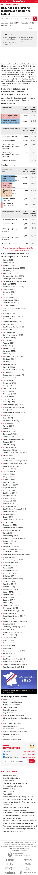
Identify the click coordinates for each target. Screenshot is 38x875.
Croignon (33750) (9, 389)
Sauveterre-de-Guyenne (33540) (14, 308)
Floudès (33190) (6, 25)
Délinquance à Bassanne (12, 723)
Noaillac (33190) (8, 415)
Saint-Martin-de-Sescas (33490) (14, 413)
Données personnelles (8, 846)
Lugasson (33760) (9, 488)
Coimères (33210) (9, 338)
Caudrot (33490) (9, 332)
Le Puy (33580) (8, 455)
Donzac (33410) (8, 640)
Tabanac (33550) (9, 343)
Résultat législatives (12, 5)
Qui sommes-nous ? (8, 842)
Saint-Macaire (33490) (11, 303)
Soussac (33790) (9, 600)
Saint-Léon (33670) (10, 512)
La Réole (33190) (9, 265)
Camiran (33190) (9, 445)
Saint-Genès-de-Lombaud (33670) (15, 453)
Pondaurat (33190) (9, 431)
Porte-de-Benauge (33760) (12, 405)
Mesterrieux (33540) (10, 563)
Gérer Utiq (33, 846)
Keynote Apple (8, 791)
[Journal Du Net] (10, 864)
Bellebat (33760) (9, 482)
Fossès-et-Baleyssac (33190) (13, 560)
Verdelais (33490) (9, 354)
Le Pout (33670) (9, 402)
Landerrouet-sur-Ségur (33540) (14, 651)
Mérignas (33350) (9, 506)
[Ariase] (10, 872)
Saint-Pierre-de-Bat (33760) (13, 520)
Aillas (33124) (7, 386)
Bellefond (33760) (9, 576)
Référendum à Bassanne (12, 740)
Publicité (33, 842)
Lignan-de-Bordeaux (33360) (13, 370)
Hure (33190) (7, 410)
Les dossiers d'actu (11, 757)
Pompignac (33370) (10, 273)
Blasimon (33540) (9, 359)
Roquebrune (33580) (10, 525)
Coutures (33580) (9, 656)
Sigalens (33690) (9, 474)
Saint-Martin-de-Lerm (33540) (14, 616)
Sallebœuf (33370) (9, 284)
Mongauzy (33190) (9, 394)
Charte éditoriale (25, 842)
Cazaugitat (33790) (9, 565)
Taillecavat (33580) (9, 501)
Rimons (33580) (9, 587)
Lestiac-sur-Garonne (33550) (13, 407)
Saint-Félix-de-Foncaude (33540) (14, 509)
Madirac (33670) (9, 498)
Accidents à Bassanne (11, 721)
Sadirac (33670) (8, 263)
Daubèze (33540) (9, 624)
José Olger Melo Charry (11, 778)
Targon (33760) (8, 297)
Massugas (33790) (9, 573)
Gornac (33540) (8, 437)
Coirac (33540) (8, 568)
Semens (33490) (9, 581)
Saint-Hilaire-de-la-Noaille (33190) (15, 463)
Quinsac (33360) (9, 289)
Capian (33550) (8, 380)
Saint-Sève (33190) (9, 544)
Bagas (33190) (8, 517)
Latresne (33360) (9, 271)
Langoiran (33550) (9, 292)
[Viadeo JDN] (28, 868)
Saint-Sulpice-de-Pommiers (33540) (16, 528)
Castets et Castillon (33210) (12, 316)
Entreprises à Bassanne (11, 734)
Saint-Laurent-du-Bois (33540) (14, 538)
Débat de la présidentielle (12, 786)
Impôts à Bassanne (10, 713)
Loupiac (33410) (8, 340)
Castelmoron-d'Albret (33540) (13, 667)
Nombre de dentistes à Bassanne (15, 732)
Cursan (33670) (8, 397)
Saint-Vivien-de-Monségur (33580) (15, 461)
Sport (7, 754)
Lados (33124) (8, 603)
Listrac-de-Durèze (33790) (12, 632)
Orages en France (9, 775)
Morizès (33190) (8, 423)
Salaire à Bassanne (10, 710)
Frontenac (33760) (9, 383)
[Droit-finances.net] (28, 864)
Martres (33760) (9, 645)
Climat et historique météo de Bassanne (17, 718)
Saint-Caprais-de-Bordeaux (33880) (15, 279)
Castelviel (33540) (9, 584)
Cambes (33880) (9, 306)
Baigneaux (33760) (10, 434)
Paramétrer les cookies (22, 846)
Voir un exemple (29, 752)
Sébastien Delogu (9, 789)
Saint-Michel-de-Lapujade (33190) (15, 579)
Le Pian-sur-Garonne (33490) (13, 356)
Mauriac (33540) (9, 557)
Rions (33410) (8, 319)
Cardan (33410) (8, 426)
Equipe (17, 842)
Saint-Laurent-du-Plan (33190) (14, 659)
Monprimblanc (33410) (11, 530)
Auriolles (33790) (9, 630)
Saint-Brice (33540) (10, 493)
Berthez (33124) (8, 504)
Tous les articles (15, 844)
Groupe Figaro (24, 848)
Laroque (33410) (9, 514)
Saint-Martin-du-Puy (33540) (13, 611)
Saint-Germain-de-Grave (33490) (15, 621)
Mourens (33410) (9, 458)
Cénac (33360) (8, 295)
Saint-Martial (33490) (10, 552)
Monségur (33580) (9, 314)
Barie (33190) (14, 23)
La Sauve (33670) (9, 311)
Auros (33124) (8, 346)
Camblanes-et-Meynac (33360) (14, 281)
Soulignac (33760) (9, 447)
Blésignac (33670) (9, 496)
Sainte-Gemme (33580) (11, 595)
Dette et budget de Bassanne (13, 715)
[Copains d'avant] (10, 868)
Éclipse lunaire (8, 781)
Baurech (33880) (9, 367)
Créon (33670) (8, 260)
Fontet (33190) (8, 391)
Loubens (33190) (9, 490)
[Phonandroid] (28, 872)
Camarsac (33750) (9, 351)
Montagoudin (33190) (10, 608)
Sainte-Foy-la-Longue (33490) (13, 627)
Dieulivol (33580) (9, 480)
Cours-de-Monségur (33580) (13, 549)
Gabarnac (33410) (9, 469)
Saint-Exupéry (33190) (11, 605)
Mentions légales (14, 848)
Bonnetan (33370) (9, 348)
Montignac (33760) (10, 635)
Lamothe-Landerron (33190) (13, 335)
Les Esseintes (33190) (11, 546)
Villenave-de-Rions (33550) (12, 466)
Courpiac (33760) (9, 643)
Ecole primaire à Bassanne (12, 702)
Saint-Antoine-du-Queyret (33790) (15, 664)
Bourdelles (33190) (9, 654)
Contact (7, 844)
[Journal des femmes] (10, 860)
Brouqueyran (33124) (10, 589)
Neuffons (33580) (9, 613)
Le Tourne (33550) (9, 378)
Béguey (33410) (8, 324)
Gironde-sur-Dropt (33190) (12, 322)
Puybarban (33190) (28, 23)
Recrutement (29, 844)
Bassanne (23, 38)
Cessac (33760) (8, 592)
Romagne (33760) (9, 429)
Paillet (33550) (8, 330)
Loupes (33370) (8, 362)
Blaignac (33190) (9, 477)
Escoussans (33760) (10, 536)
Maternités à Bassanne (11, 705)
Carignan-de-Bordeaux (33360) (14, 268)
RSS (22, 844)
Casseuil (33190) (9, 471)
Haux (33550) (7, 372)
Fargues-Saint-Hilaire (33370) (13, 276)
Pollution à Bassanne (10, 726)
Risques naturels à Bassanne (13, 729)
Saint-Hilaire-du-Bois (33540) (13, 662)
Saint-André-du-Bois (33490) (13, 439)
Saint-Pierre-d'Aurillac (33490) (13, 327)
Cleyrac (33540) (8, 619)
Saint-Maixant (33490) (11, 300)
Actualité (8, 752)
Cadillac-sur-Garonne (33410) (13, 287)
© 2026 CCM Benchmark (19, 850)
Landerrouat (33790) (10, 571)
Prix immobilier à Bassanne (13, 737)
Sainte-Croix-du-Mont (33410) (13, 375)
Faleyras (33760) (9, 442)
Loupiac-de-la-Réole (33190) (13, 421)
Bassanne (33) (8, 699)
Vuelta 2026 (7, 794)
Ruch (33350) (8, 418)
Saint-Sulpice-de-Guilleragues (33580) (16, 554)
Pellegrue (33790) (9, 364)
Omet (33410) (8, 522)
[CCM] (28, 860)
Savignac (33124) (9, 399)
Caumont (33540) (9, 638)
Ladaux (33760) (8, 597)
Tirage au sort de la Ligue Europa (15, 783)
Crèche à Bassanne (10, 707)
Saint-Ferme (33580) (10, 485)
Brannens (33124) (9, 541)
